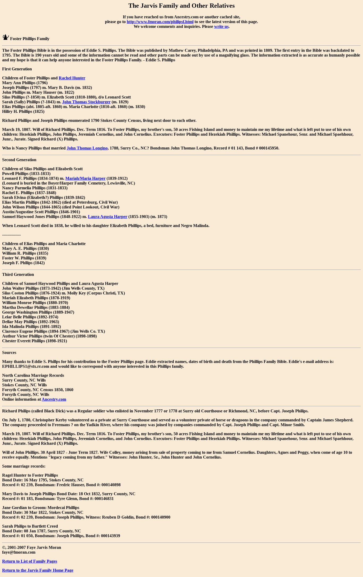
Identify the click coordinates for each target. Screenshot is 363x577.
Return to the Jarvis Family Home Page (37, 570)
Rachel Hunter (72, 78)
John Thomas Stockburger (86, 102)
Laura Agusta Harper (107, 216)
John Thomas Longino (87, 148)
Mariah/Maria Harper (85, 178)
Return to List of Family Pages (29, 561)
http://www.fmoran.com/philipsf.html (160, 21)
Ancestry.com (54, 399)
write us (221, 26)
